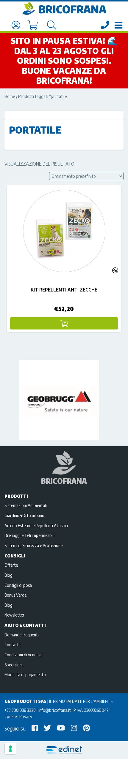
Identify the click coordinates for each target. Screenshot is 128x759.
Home (9, 96)
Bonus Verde (15, 595)
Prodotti (16, 496)
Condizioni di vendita (22, 654)
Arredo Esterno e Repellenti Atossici (36, 525)
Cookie (10, 716)
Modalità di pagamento (25, 674)
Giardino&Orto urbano (24, 515)
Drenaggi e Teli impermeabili (29, 535)
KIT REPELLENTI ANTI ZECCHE (64, 290)
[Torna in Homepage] (64, 8)
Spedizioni (13, 664)
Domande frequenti (21, 634)
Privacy (25, 716)
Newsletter (14, 614)
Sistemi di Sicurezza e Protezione (33, 545)
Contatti (12, 644)
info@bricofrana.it (54, 710)
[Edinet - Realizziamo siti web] (64, 750)
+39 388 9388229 (20, 710)
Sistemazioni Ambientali (25, 505)
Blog (8, 575)
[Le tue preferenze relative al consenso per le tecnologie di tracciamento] (10, 748)
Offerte (11, 565)
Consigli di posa (18, 585)
